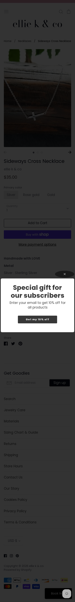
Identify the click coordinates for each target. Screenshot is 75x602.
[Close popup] (64, 274)
